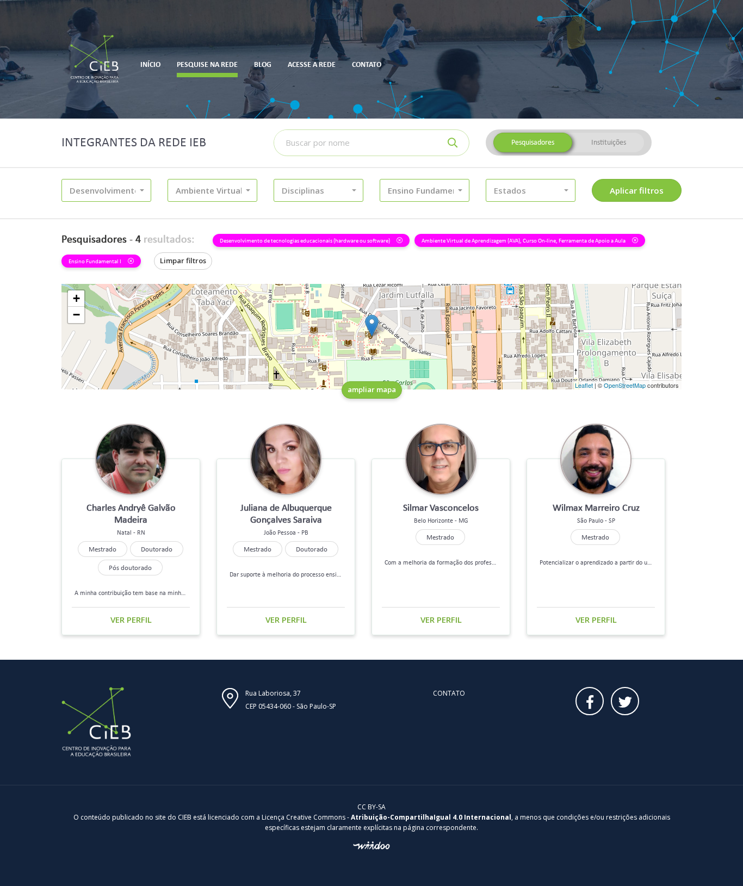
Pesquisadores (532, 142)
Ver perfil (131, 619)
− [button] (76, 314)
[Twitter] (625, 701)
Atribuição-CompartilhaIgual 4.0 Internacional (431, 817)
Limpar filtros (183, 260)
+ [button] (76, 298)
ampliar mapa (372, 389)
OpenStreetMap (625, 385)
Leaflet (584, 385)
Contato (449, 693)
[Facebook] (589, 701)
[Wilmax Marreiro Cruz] (372, 325)
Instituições (608, 142)
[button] (106, 190)
